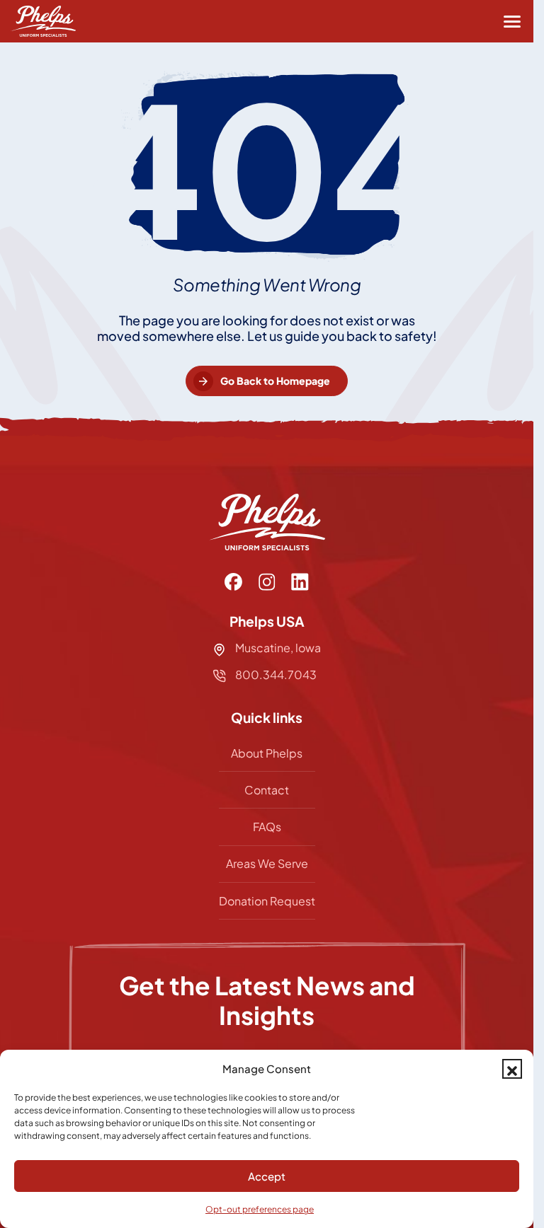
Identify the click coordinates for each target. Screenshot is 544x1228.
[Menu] (512, 21)
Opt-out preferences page (259, 1209)
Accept (266, 1176)
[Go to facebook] (233, 582)
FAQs (267, 826)
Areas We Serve (267, 863)
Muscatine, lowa (278, 647)
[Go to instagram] (267, 582)
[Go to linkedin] (300, 582)
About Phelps (266, 753)
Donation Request (267, 900)
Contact (266, 789)
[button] (512, 1069)
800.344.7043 (275, 674)
